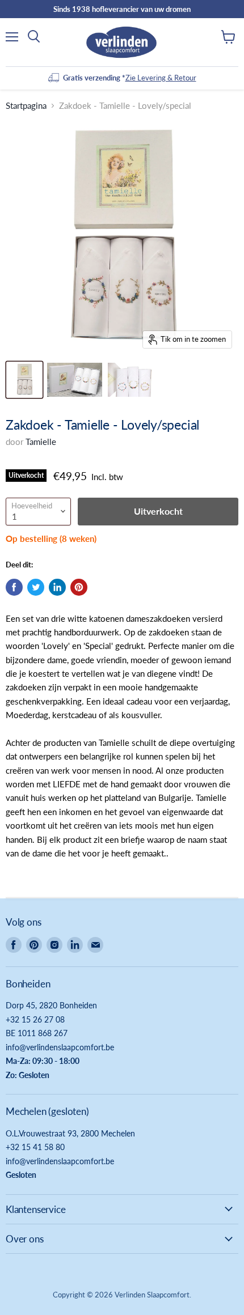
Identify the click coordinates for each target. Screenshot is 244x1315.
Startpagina (26, 106)
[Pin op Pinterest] (78, 587)
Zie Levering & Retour (160, 77)
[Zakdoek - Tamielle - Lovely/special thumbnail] (24, 380)
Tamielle (41, 441)
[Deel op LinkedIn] (57, 587)
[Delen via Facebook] (14, 587)
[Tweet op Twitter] (35, 587)
